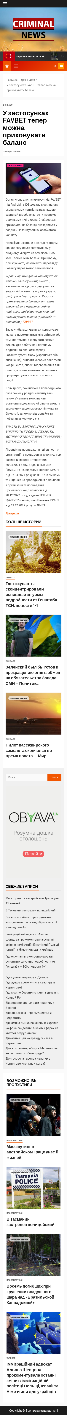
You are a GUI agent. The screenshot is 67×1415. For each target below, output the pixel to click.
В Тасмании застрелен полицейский (31, 910)
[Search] (54, 66)
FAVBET (28, 322)
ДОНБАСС (7, 105)
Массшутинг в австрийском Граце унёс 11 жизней (32, 1152)
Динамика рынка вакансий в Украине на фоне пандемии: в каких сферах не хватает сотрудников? (32, 1028)
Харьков (11, 1358)
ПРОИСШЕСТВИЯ (15, 1141)
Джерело (12, 513)
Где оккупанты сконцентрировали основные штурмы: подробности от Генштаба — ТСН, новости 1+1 (33, 594)
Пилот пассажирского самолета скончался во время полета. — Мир (29, 750)
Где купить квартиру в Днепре (27, 977)
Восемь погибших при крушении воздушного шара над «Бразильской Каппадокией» (31, 922)
